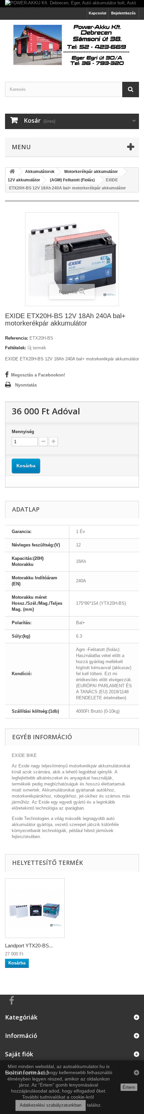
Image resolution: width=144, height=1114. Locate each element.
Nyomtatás (26, 385)
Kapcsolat (97, 13)
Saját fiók (19, 1054)
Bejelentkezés (123, 13)
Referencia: (16, 338)
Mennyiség (23, 431)
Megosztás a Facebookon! (38, 374)
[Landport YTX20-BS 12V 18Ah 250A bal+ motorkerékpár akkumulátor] (35, 908)
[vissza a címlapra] (12, 172)
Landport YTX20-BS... (29, 945)
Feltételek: (15, 347)
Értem (129, 1087)
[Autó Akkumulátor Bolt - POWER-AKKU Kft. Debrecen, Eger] (72, 45)
